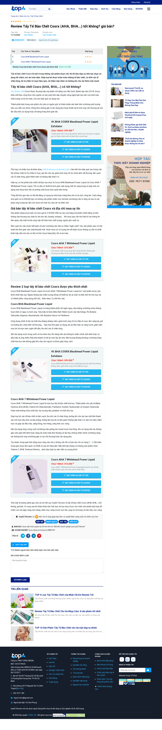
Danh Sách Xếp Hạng (81, 677)
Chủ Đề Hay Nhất (79, 669)
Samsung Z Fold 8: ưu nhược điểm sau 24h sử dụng (134, 90)
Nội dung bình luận (20, 556)
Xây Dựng (128, 9)
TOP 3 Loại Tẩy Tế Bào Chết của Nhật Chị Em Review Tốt (64, 594)
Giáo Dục (94, 9)
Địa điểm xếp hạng (80, 681)
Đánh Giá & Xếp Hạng (105, 661)
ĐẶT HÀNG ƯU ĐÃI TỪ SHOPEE (77, 157)
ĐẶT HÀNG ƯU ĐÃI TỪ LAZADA (77, 149)
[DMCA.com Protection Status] (76, 715)
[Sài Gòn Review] (139, 680)
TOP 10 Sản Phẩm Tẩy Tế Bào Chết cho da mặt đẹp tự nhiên (66, 627)
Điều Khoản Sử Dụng (105, 665)
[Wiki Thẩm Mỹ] (129, 683)
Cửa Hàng (116, 9)
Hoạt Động (53, 678)
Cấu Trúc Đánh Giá (56, 674)
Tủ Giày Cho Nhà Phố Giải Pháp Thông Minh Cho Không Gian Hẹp (135, 102)
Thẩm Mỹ (82, 9)
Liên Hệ (51, 662)
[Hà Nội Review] (123, 680)
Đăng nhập (135, 2)
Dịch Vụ (104, 9)
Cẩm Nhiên (28, 35)
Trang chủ (14, 16)
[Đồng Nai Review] (146, 680)
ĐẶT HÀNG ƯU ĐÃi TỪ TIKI (77, 142)
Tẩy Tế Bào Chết (36, 16)
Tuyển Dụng (53, 682)
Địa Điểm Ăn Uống (80, 665)
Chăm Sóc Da (24, 16)
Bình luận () (31, 40)
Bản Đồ (20, 688)
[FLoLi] (121, 683)
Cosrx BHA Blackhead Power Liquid (35, 57)
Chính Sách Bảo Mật (105, 669)
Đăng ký (147, 2)
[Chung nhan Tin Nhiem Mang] (59, 715)
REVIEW (139, 9)
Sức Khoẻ (70, 9)
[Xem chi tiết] (65, 67)
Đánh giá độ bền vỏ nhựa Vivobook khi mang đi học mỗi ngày (135, 114)
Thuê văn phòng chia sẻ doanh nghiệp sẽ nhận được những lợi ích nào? (135, 141)
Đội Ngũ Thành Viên (56, 670)
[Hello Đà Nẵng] (131, 680)
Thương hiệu (78, 673)
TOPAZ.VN (32, 715)
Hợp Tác (52, 666)
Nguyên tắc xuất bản (81, 685)
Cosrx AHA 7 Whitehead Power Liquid (36, 62)
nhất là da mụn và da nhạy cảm (56, 169)
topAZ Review (18, 9)
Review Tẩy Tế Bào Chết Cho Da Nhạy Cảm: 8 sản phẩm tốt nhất (67, 611)
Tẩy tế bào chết (17, 91)
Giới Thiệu (52, 658)
